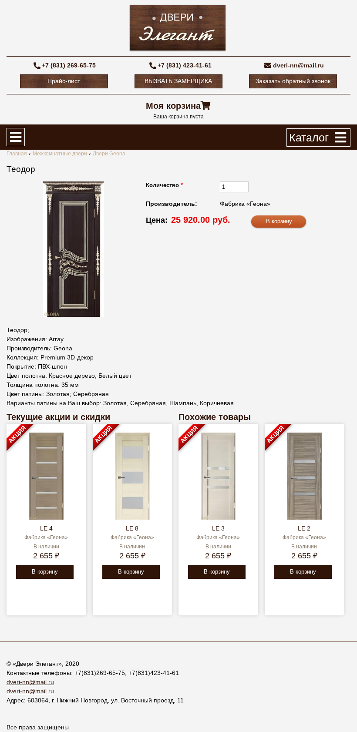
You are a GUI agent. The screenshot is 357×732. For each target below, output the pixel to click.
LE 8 (132, 528)
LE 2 (304, 528)
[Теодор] (73, 249)
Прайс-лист (63, 80)
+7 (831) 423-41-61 (185, 65)
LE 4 (46, 528)
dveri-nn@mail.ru (298, 65)
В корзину (45, 571)
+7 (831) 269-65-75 (69, 65)
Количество (164, 185)
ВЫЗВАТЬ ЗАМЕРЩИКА (178, 80)
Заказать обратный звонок (293, 80)
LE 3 (218, 528)
